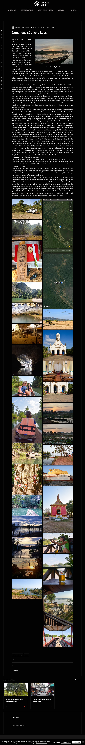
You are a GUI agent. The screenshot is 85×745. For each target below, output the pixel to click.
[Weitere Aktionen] (72, 28)
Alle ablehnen (66, 742)
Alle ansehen (78, 679)
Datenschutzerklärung (41, 743)
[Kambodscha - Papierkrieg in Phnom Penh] (43, 689)
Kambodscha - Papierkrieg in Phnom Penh (42, 700)
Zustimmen (77, 742)
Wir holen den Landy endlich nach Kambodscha (15, 700)
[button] (79, 13)
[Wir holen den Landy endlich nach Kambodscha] (16, 689)
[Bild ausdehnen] (27, 209)
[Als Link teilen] (12, 665)
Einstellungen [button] (56, 742)
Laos (13, 659)
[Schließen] (83, 742)
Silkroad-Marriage (17, 655)
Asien (26, 655)
